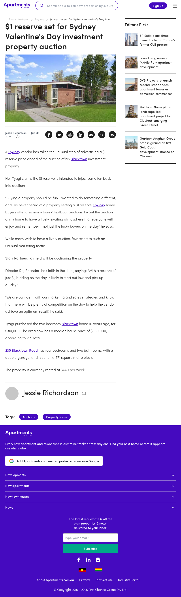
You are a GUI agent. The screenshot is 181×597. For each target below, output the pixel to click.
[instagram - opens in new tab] (98, 559)
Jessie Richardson (51, 392)
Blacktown (79, 158)
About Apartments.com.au (55, 579)
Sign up (158, 5)
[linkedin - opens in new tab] (88, 559)
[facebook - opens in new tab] (78, 559)
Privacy (84, 579)
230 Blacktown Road (21, 350)
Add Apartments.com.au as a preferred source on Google (58, 461)
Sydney (14, 151)
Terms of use (104, 579)
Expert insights (18, 19)
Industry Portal (128, 579)
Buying (39, 19)
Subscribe (91, 548)
